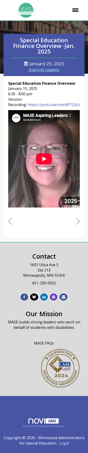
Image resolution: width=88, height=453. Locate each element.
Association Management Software (44, 426)
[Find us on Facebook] (24, 297)
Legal (64, 443)
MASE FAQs (44, 343)
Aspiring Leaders (44, 69)
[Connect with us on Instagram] (53, 297)
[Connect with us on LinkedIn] (44, 297)
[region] (78, 221)
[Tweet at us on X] (34, 297)
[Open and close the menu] (66, 10)
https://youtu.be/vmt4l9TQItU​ (54, 104)
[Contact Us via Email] (63, 297)
